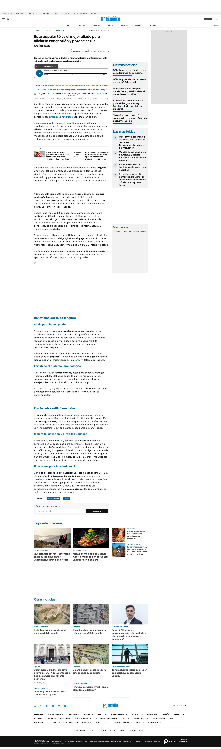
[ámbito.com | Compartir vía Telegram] (104, 51)
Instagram (46, 706)
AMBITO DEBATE (132, 731)
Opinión (138, 25)
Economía (80, 25)
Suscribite (97, 511)
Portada (38, 714)
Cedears (143, 232)
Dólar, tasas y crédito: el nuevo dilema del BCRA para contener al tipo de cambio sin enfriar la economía (52, 674)
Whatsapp (65, 706)
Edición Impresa (83, 718)
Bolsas (124, 232)
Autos (126, 718)
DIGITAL (85, 731)
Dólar (67, 25)
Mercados (19, 13)
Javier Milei (45, 13)
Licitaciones (154, 723)
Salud (66, 498)
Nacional (39, 718)
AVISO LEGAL (102, 723)
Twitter (35, 706)
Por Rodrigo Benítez (41, 683)
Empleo (93, 13)
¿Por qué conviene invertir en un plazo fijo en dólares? (90, 688)
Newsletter (216, 25)
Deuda (67, 13)
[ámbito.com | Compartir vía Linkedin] (101, 51)
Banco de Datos (119, 714)
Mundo (52, 718)
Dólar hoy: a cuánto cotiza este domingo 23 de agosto (129, 81)
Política (109, 25)
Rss (171, 718)
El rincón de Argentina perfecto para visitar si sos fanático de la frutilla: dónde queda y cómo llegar (58, 155)
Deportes (65, 718)
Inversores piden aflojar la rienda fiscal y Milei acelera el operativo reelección (129, 91)
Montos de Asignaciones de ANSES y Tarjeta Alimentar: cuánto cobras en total (132, 156)
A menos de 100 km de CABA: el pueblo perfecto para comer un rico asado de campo (71, 89)
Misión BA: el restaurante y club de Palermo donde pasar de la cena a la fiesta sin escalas (72, 85)
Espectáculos (141, 718)
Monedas (116, 232)
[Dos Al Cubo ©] (175, 741)
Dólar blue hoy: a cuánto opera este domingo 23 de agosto (129, 71)
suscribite (208, 19)
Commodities (134, 232)
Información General (107, 718)
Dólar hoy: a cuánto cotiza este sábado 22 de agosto (50, 693)
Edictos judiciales (122, 723)
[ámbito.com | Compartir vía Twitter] (98, 51)
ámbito (37, 30)
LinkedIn (53, 706)
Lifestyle (47, 30)
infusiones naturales (61, 116)
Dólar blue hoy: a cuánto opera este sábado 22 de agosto (89, 671)
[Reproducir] (39, 73)
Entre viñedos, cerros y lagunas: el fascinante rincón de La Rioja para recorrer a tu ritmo (137, 550)
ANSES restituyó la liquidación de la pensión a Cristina (132, 167)
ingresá (215, 19)
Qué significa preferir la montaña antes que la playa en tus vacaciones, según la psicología (52, 556)
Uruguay (152, 25)
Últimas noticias (56, 714)
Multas (140, 723)
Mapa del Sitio (41, 723)
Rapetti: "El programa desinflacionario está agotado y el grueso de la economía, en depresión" (129, 634)
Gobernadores (32, 13)
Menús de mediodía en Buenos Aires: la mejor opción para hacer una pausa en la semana (90, 556)
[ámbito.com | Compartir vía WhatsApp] (92, 51)
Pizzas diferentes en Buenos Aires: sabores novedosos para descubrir (136, 535)
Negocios (124, 25)
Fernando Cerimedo (80, 13)
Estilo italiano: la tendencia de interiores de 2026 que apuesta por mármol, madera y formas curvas (96, 155)
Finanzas (96, 25)
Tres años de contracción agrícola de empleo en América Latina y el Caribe (130, 118)
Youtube (59, 706)
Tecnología (159, 718)
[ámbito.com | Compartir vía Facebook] (95, 51)
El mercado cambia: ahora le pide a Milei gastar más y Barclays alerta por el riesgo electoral (128, 104)
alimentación (60, 30)
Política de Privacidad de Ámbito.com (72, 723)
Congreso (57, 13)
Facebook (40, 706)
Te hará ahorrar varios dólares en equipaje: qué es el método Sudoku (129, 672)
